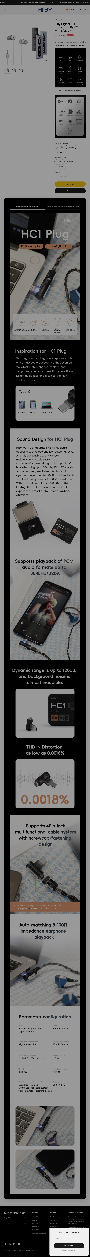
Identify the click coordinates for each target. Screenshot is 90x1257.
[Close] (85, 1231)
